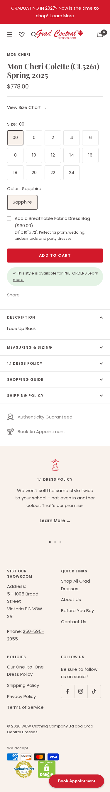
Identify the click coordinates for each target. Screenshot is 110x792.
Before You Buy (77, 610)
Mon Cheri (19, 54)
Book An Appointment (41, 431)
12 (53, 155)
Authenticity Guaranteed (45, 417)
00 (15, 137)
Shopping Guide (25, 379)
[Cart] (100, 34)
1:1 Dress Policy (25, 363)
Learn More (62, 16)
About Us (71, 599)
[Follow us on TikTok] (94, 691)
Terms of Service (25, 707)
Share (13, 295)
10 (34, 155)
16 (90, 155)
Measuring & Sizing (29, 347)
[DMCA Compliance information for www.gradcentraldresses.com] (45, 769)
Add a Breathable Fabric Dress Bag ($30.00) (52, 228)
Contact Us (73, 622)
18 (15, 172)
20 (34, 172)
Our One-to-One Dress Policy (25, 671)
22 (52, 172)
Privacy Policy (21, 696)
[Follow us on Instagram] (80, 691)
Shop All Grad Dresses (75, 585)
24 (71, 172)
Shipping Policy (25, 395)
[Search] (21, 34)
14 (72, 155)
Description (21, 317)
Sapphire (22, 202)
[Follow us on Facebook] (67, 691)
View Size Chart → (27, 107)
